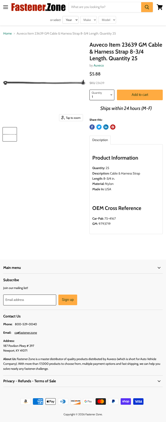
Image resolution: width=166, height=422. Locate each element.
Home (7, 33)
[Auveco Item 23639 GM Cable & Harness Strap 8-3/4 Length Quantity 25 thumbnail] (10, 134)
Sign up (68, 299)
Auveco (99, 65)
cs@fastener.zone (25, 333)
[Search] (147, 7)
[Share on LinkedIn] (106, 127)
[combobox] (105, 7)
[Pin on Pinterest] (112, 127)
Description (100, 140)
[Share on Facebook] (92, 127)
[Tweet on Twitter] (99, 127)
